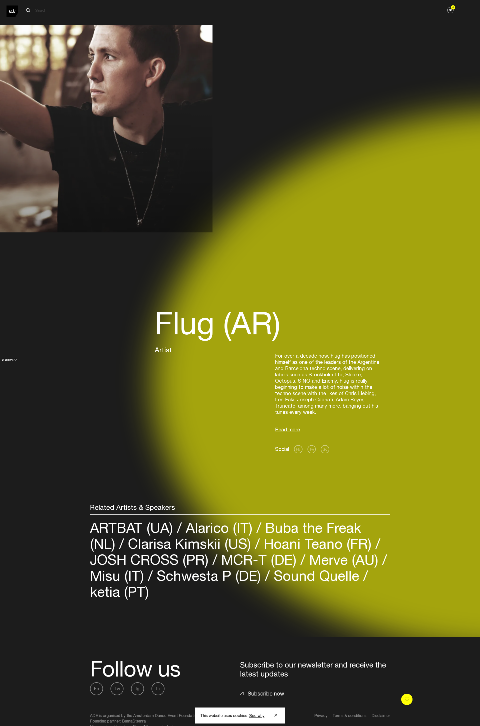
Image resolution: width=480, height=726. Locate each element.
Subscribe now (266, 693)
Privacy (321, 715)
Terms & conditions (349, 715)
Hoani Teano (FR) (318, 544)
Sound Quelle (316, 576)
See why (256, 715)
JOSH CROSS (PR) (151, 560)
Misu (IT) (119, 576)
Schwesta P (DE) (209, 576)
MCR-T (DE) (258, 560)
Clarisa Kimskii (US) (189, 544)
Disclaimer (8, 359)
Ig (138, 688)
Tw (311, 449)
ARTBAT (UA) (133, 528)
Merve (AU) (343, 560)
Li (158, 688)
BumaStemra (134, 721)
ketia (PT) (119, 592)
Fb (298, 449)
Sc (325, 449)
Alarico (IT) (219, 528)
